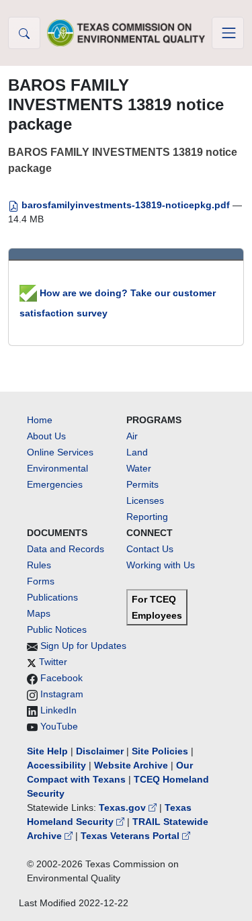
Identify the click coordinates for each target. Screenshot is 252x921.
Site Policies (160, 751)
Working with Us (160, 565)
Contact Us (149, 548)
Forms (40, 581)
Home (39, 419)
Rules (39, 565)
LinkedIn (58, 710)
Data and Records (65, 548)
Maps (38, 613)
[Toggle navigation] (228, 33)
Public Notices (57, 629)
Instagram (61, 694)
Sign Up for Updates (83, 645)
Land (137, 452)
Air (132, 436)
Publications (52, 597)
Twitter (53, 661)
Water (138, 468)
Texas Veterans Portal (131, 835)
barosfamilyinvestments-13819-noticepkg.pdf (126, 205)
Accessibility (58, 765)
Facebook (61, 677)
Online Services (60, 452)
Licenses (145, 500)
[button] (24, 33)
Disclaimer (100, 751)
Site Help (47, 751)
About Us (46, 436)
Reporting (147, 516)
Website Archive (131, 765)
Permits (142, 484)
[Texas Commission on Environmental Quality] (126, 32)
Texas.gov (124, 807)
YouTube (59, 726)
